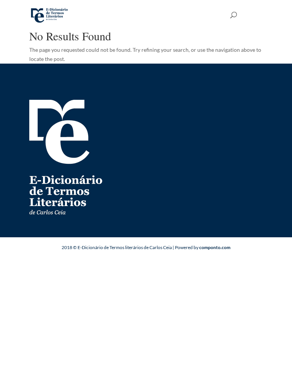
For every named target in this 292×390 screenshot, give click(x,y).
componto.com (214, 247)
